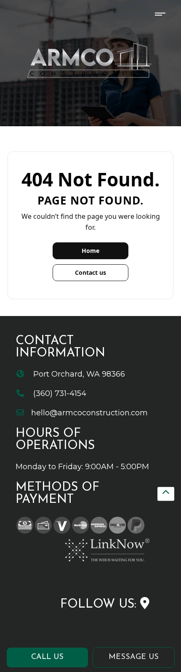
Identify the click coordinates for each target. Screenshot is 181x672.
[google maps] (144, 604)
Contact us (90, 272)
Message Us (134, 657)
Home (90, 251)
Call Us (47, 657)
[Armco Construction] (90, 60)
